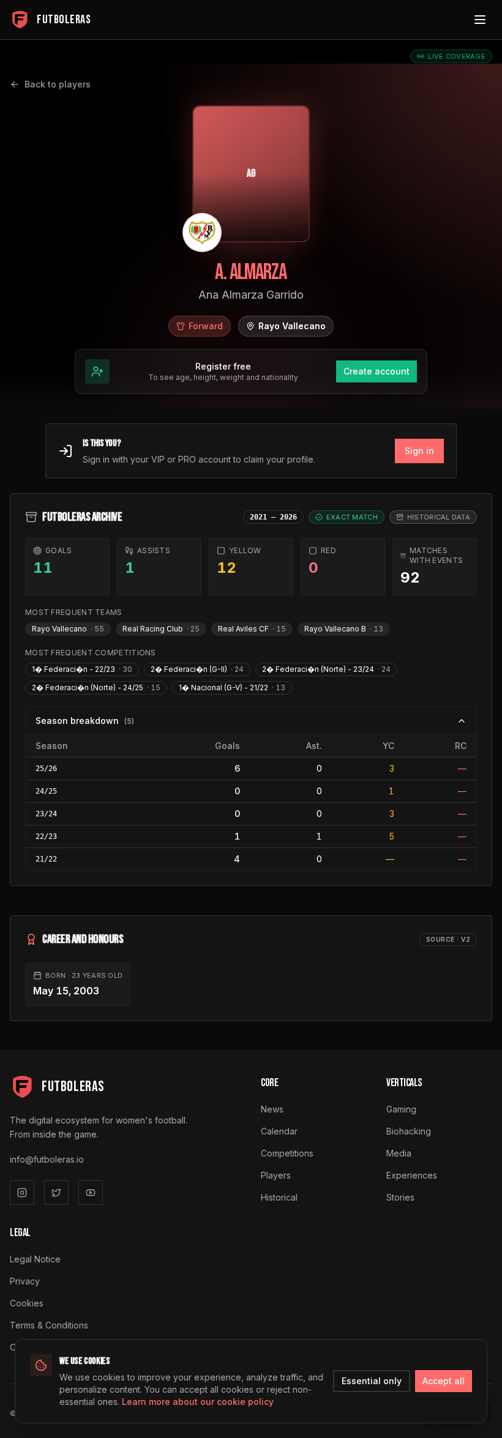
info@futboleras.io (47, 1159)
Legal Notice (35, 1259)
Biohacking (408, 1131)
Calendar (279, 1131)
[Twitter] (56, 1192)
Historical (279, 1197)
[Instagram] (22, 1192)
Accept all (443, 1381)
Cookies (26, 1303)
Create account (376, 371)
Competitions (287, 1153)
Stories (400, 1197)
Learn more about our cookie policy (198, 1401)
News (272, 1109)
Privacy (25, 1281)
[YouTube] (90, 1192)
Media (398, 1153)
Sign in (419, 450)
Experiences (411, 1175)
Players (276, 1175)
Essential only (372, 1381)
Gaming (401, 1109)
